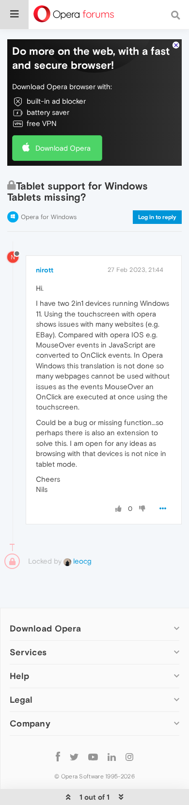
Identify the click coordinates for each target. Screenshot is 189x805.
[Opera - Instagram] (129, 756)
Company (30, 723)
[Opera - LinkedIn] (112, 756)
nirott (44, 270)
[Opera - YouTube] (93, 756)
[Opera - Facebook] (58, 756)
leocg (81, 561)
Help (19, 676)
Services (28, 652)
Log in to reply (157, 217)
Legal (21, 700)
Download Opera (63, 148)
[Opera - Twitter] (74, 756)
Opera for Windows (49, 217)
